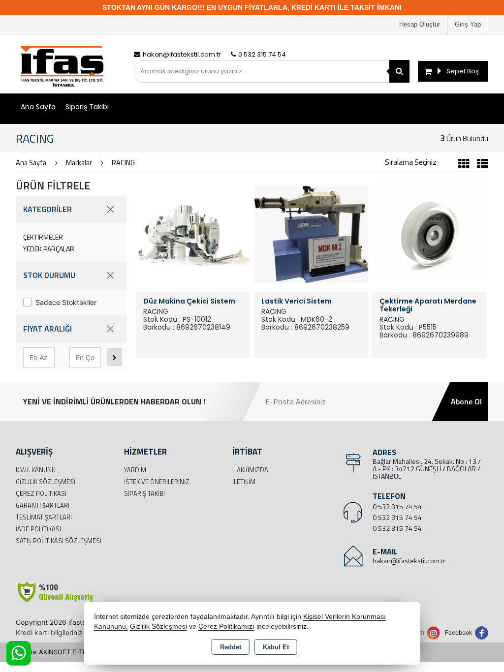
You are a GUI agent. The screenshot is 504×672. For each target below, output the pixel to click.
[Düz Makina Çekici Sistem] (193, 234)
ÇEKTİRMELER (43, 237)
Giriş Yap (468, 24)
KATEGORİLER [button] (47, 209)
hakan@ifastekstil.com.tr (409, 560)
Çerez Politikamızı (226, 626)
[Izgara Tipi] (464, 165)
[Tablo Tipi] (480, 165)
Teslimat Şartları (44, 517)
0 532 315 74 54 (397, 506)
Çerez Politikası (41, 493)
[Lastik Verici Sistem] (311, 234)
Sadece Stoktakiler (65, 302)
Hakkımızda (250, 470)
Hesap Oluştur (419, 24)
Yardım (135, 470)
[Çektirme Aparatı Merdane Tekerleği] (429, 234)
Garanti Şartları (42, 505)
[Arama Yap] (399, 71)
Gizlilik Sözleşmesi (45, 482)
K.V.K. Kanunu (36, 470)
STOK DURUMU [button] (49, 275)
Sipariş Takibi (87, 107)
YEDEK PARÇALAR (48, 249)
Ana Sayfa (38, 107)
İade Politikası (38, 529)
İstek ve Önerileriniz (156, 482)
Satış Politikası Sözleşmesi (58, 541)
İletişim (243, 482)
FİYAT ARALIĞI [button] (47, 329)
